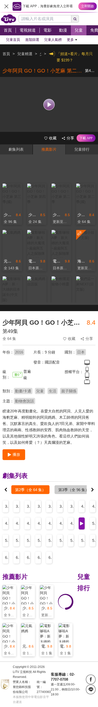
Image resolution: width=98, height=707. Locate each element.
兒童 (40, 391)
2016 (19, 352)
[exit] (6, 6)
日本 (81, 352)
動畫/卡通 (23, 391)
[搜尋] (75, 19)
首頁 (6, 54)
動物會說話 (24, 401)
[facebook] (91, 679)
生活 (52, 391)
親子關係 (68, 391)
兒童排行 (81, 149)
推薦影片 (49, 149)
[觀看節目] (49, 104)
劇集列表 (16, 149)
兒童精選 (24, 54)
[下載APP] (86, 138)
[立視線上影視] (8, 18)
